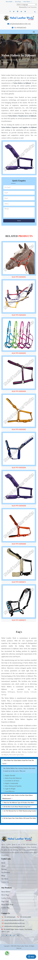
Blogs (3, 875)
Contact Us (5, 882)
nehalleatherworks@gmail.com (14, 926)
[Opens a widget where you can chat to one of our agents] (31, 956)
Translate (34, 7)
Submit (19, 220)
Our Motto (4, 879)
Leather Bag (5, 908)
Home (3, 60)
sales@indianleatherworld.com (14, 923)
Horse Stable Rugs (7, 904)
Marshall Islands (23, 692)
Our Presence (5, 872)
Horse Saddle (9, 1)
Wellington (11, 692)
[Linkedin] (21, 11)
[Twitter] (13, 11)
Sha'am (24, 752)
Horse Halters (27, 1)
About (3, 866)
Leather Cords (6, 898)
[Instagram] (17, 11)
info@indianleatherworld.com (20, 24)
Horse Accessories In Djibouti (16, 60)
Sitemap (4, 869)
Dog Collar (5, 901)
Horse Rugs (18, 1)
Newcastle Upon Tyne (16, 755)
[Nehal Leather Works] (19, 18)
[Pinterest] (25, 11)
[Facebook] (10, 11)
